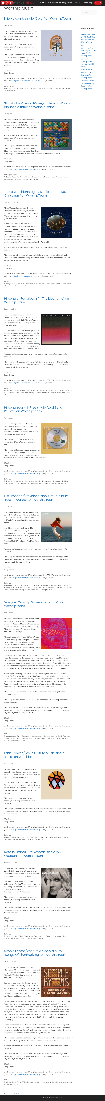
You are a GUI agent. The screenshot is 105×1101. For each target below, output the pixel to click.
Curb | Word (10, 936)
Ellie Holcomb (25, 88)
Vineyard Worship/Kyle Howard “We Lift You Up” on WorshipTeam (87, 64)
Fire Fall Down (25, 390)
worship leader (9, 179)
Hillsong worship (66, 390)
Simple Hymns (11, 1082)
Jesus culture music (46, 837)
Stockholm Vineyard (19, 177)
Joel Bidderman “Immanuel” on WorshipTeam (87, 75)
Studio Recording (64, 736)
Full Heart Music (36, 88)
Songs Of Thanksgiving (25, 1082)
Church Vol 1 (21, 837)
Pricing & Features (54, 3)
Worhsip (66, 837)
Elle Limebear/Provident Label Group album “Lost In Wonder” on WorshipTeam (36, 498)
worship (45, 88)
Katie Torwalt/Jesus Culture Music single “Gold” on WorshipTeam (34, 755)
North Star (43, 587)
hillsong (33, 390)
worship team (44, 393)
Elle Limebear (23, 585)
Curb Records (38, 936)
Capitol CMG (10, 88)
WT (5, 395)
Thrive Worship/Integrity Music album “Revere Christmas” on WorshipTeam (37, 194)
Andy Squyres (11, 736)
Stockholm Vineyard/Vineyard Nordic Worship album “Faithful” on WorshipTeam (38, 105)
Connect (77, 3)
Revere (19, 284)
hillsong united (54, 390)
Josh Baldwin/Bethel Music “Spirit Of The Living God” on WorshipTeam (88, 50)
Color (17, 88)
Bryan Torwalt (11, 837)
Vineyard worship (62, 177)
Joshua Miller (41, 736)
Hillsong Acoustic (43, 390)
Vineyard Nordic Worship (46, 177)
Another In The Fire (12, 390)
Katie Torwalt (58, 837)
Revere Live (40, 284)
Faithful (8, 177)
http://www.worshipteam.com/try (26, 81)
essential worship (53, 585)
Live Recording (52, 736)
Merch (69, 3)
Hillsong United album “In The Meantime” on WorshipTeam (36, 300)
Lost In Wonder (20, 587)
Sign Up (98, 3)
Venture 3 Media (39, 1082)
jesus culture (34, 837)
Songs (8, 86)
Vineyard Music (31, 177)
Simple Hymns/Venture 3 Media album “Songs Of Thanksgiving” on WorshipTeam (35, 953)
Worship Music (53, 88)
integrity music (11, 284)
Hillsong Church (18, 481)
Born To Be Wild (12, 585)
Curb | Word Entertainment (24, 936)
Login (91, 3)
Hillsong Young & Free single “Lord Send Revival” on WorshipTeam (33, 409)
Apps (86, 3)
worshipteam (54, 393)
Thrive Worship (50, 284)
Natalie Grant (57, 936)
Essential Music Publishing (38, 585)
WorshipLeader (64, 88)
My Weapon (48, 936)
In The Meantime (9, 393)
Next (16, 1093)
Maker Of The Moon (33, 587)
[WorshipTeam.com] (17, 3)
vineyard (7, 738)
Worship (14, 86)
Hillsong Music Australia (32, 481)
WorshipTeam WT (10, 91)
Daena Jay (33, 736)
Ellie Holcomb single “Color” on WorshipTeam (37, 18)
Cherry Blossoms (23, 736)
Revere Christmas (29, 284)
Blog (64, 3)
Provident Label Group (55, 587)
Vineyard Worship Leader (43, 738)
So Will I (19, 393)
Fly (61, 585)
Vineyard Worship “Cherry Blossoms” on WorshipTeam (33, 604)
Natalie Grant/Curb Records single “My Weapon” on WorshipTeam (32, 854)
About (41, 3)
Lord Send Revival (20, 483)
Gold (27, 837)
